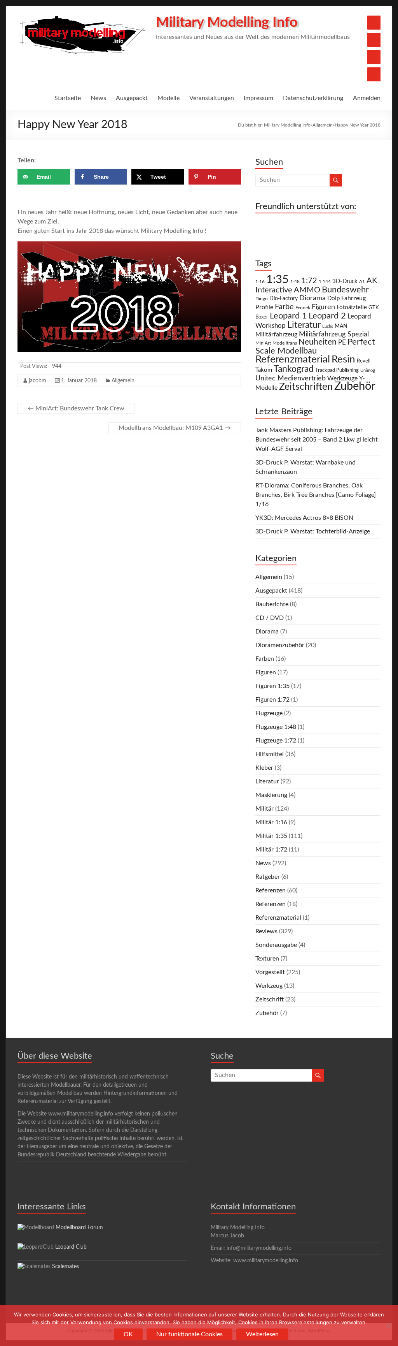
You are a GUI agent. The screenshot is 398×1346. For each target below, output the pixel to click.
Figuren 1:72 (272, 700)
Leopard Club (71, 1247)
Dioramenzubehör (279, 645)
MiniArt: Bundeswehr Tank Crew (76, 408)
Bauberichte (271, 604)
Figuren (323, 307)
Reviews (266, 931)
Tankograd (294, 369)
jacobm (37, 381)
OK (128, 1334)
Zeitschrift (269, 999)
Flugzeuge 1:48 (275, 727)
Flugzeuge (269, 713)
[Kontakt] (374, 57)
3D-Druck (345, 281)
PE (342, 343)
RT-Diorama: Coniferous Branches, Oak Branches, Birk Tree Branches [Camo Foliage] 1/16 (315, 494)
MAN (341, 326)
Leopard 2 (327, 315)
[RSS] (374, 74)
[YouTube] (374, 40)
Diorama (312, 298)
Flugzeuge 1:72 (275, 740)
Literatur (304, 325)
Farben (264, 659)
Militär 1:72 (271, 849)
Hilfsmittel (269, 754)
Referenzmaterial (292, 359)
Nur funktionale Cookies (189, 1334)
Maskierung (271, 795)
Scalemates (65, 1266)
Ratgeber (267, 877)
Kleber (264, 768)
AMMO (307, 290)
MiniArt (263, 343)
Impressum (258, 98)
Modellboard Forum (79, 1227)
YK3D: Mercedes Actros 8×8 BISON (304, 518)
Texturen (267, 958)
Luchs (327, 326)
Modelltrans (284, 343)
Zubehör (354, 386)
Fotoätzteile (352, 307)
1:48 (295, 282)
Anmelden (367, 98)
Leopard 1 (288, 316)
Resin (343, 359)
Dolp (333, 298)
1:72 (309, 281)
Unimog (367, 370)
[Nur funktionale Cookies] (388, 1325)
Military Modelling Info (227, 23)
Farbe (284, 307)
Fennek (302, 308)
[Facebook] (374, 23)
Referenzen (270, 890)
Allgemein (322, 125)
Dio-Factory (283, 298)
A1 (362, 281)
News (98, 98)
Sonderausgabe (276, 945)
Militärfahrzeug (276, 334)
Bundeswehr (345, 289)
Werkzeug (269, 986)
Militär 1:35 (271, 836)
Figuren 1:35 (272, 686)
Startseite (67, 98)
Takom (263, 370)
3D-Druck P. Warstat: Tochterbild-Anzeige (312, 531)
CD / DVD (269, 618)
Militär (264, 809)
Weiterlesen (262, 1334)
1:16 (260, 282)
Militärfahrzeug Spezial (334, 334)
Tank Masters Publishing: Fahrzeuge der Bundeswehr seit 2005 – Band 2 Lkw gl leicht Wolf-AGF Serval (316, 439)
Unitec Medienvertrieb (290, 378)
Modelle (168, 98)
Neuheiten (317, 342)
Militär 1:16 (271, 822)
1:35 (277, 279)
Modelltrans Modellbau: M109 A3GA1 (175, 428)
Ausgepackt (132, 98)
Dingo (261, 299)
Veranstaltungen (211, 98)
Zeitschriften (306, 387)
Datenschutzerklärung (313, 98)
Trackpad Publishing (337, 370)
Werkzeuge (342, 378)
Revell (363, 361)
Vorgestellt (270, 972)
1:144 (325, 282)
